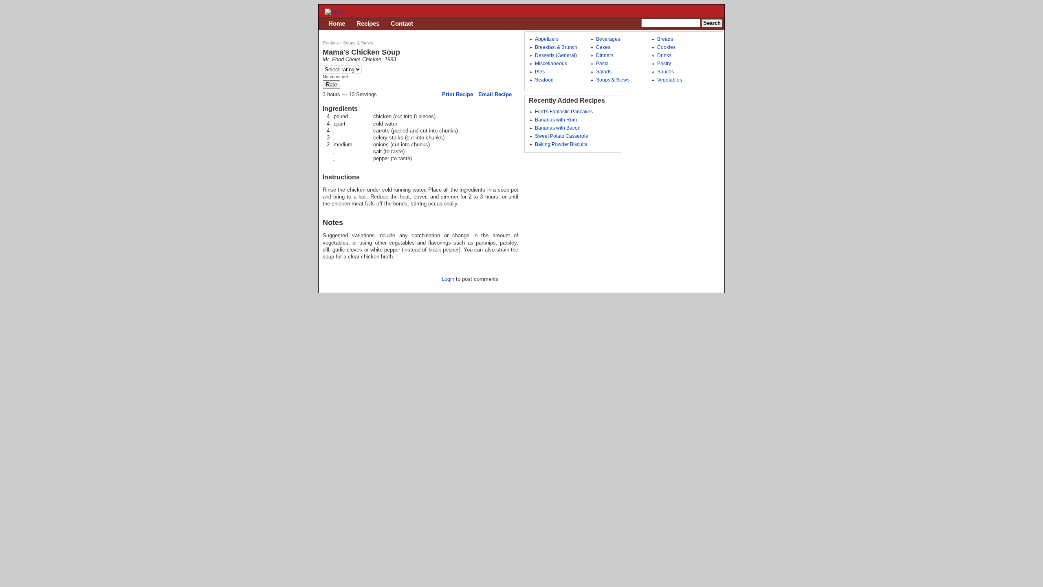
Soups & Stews (358, 42)
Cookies (666, 47)
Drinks (664, 55)
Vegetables (669, 80)
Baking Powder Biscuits (561, 144)
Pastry (664, 63)
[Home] (335, 12)
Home (336, 23)
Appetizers (547, 39)
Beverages (608, 39)
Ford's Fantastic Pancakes (564, 112)
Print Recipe (457, 94)
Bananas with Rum (556, 120)
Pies (540, 72)
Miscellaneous (551, 63)
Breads (665, 39)
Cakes (603, 47)
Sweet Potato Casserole (561, 136)
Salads (604, 72)
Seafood (544, 80)
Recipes (331, 42)
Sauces (665, 72)
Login (448, 279)
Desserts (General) (556, 55)
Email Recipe (495, 94)
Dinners (605, 55)
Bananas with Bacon (558, 128)
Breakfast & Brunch (556, 47)
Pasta (602, 63)
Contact (402, 23)
